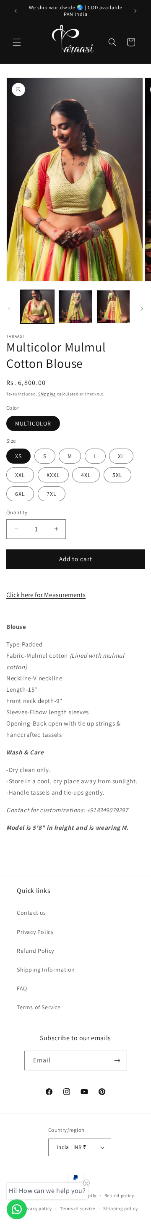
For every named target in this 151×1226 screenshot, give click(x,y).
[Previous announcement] (15, 11)
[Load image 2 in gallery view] (75, 306)
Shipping (47, 394)
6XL (20, 494)
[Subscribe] (117, 1060)
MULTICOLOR (33, 423)
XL (121, 456)
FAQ (22, 988)
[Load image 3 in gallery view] (113, 306)
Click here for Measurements (46, 594)
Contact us (31, 912)
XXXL (53, 475)
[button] (17, 42)
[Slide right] (142, 309)
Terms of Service (39, 1007)
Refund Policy (35, 950)
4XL (86, 475)
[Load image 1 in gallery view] (37, 306)
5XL (117, 475)
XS (18, 456)
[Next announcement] (135, 11)
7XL (52, 494)
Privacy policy (36, 1208)
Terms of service (77, 1208)
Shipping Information (46, 969)
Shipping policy (120, 1208)
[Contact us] (17, 1209)
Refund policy (119, 1195)
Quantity (16, 512)
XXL (20, 475)
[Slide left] (9, 309)
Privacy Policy (35, 932)
